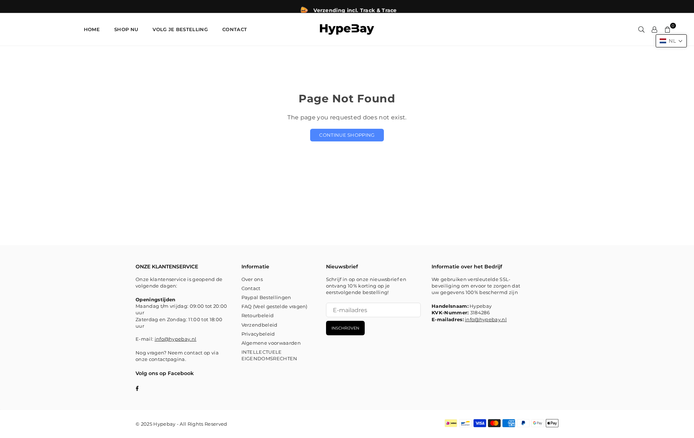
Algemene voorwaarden (271, 343)
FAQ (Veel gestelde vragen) (274, 306)
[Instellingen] (654, 29)
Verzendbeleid (259, 325)
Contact (251, 288)
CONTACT (234, 29)
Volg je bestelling (180, 29)
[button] (671, 41)
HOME (92, 29)
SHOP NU (126, 29)
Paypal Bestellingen (266, 297)
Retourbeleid (257, 315)
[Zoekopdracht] (641, 29)
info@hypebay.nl (176, 339)
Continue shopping (346, 135)
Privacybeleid (258, 334)
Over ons (252, 279)
